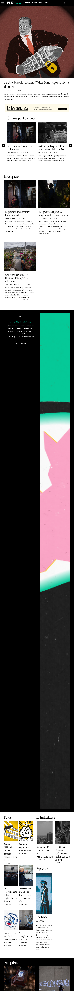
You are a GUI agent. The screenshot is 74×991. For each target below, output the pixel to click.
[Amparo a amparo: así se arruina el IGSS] (26, 831)
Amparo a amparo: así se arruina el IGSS (25, 847)
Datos (7, 817)
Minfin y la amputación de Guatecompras (45, 852)
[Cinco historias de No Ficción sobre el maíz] (52, 132)
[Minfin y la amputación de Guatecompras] (45, 832)
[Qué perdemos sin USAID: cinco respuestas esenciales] (11, 920)
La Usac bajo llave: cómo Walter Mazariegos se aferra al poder (36, 84)
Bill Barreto (11, 152)
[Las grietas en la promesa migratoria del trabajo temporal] (54, 194)
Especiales (42, 869)
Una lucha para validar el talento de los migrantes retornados (17, 278)
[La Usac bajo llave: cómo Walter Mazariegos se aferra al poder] (37, 42)
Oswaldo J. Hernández (12, 284)
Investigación (12, 176)
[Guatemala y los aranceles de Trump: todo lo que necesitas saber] (26, 875)
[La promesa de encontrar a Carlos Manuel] (20, 194)
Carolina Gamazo (10, 218)
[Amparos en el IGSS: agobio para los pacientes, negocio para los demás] (11, 831)
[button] (64, 2)
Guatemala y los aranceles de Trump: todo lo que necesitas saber (25, 895)
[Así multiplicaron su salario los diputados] (26, 920)
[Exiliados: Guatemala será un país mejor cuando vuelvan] (62, 832)
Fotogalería (11, 962)
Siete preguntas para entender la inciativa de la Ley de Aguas (21, 147)
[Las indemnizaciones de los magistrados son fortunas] (11, 875)
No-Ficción (7, 90)
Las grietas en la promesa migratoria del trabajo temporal (53, 213)
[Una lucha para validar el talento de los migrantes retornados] (20, 256)
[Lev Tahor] (44, 893)
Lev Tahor (41, 917)
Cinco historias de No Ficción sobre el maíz (52, 147)
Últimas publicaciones (21, 118)
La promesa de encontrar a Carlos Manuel (17, 213)
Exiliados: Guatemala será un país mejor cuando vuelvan (62, 853)
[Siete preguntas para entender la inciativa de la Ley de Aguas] (21, 132)
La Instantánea (45, 817)
